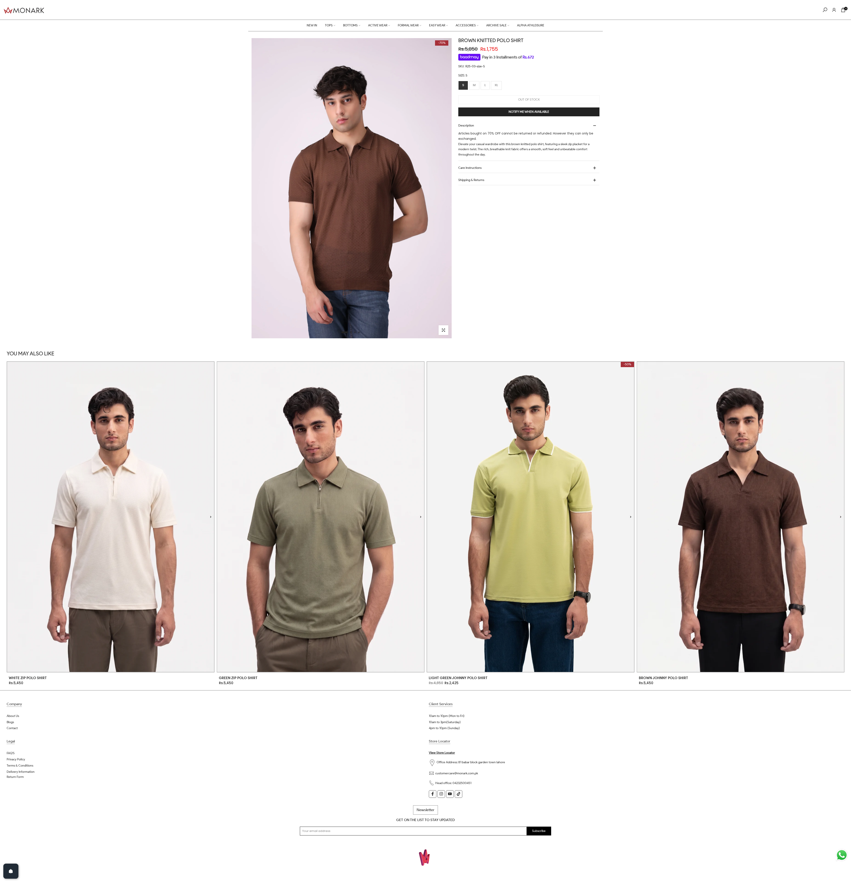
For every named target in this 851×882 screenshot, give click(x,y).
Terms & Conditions (20, 765)
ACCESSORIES (466, 25)
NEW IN (312, 25)
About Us (13, 716)
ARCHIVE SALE (496, 25)
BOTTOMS (350, 25)
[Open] (10, 871)
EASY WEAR (437, 25)
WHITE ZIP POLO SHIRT (28, 678)
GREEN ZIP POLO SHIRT (238, 678)
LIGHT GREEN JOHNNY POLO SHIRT (458, 678)
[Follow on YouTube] (450, 794)
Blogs (10, 722)
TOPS (329, 25)
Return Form (15, 777)
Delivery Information (21, 771)
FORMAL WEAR (408, 25)
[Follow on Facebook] (432, 794)
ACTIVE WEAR (377, 25)
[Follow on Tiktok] (458, 794)
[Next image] (210, 516)
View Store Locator (442, 753)
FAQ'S (11, 753)
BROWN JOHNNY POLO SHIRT (663, 678)
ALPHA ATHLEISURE (530, 25)
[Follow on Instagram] (441, 794)
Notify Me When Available (529, 112)
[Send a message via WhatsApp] (842, 855)
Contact (12, 728)
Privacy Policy (16, 759)
